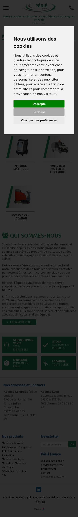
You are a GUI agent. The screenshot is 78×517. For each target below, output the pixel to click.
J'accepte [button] (39, 104)
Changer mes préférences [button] (39, 120)
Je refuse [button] (39, 112)
